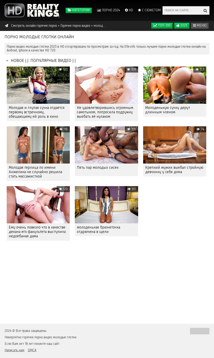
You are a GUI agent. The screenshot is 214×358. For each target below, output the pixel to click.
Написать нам (14, 350)
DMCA (32, 350)
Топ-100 (164, 25)
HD (130, 10)
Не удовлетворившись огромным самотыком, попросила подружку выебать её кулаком (105, 112)
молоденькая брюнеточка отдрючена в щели (98, 230)
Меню (201, 25)
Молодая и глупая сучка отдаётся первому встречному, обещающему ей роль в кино (37, 112)
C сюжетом (151, 10)
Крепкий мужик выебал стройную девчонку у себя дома (174, 170)
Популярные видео (50, 61)
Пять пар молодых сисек (97, 168)
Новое (16, 61)
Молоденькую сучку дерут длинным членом (167, 110)
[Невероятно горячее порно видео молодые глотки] (33, 10)
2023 (183, 25)
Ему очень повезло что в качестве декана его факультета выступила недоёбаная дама (37, 232)
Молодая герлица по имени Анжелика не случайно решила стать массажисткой (35, 172)
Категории (80, 10)
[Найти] (205, 10)
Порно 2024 (110, 10)
